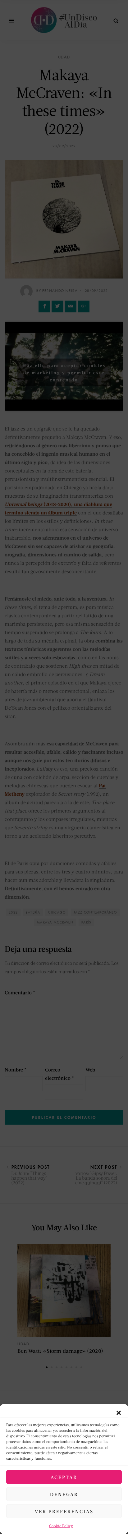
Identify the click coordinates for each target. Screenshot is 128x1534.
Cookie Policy (61, 1525)
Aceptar (64, 1477)
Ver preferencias (64, 1511)
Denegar (64, 1494)
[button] (119, 1412)
